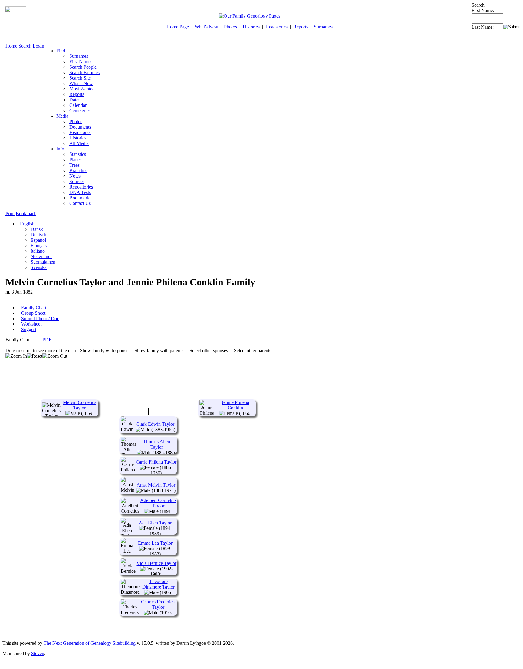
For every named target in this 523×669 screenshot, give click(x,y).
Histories (251, 26)
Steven (37, 653)
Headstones (276, 26)
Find (60, 50)
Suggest (28, 329)
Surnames (323, 26)
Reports (300, 26)
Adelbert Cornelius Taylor (158, 503)
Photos (230, 26)
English (27, 223)
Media (62, 116)
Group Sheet (33, 313)
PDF (46, 339)
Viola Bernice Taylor (156, 563)
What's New (206, 26)
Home (11, 45)
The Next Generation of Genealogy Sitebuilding (90, 643)
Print (10, 213)
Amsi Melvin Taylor (156, 484)
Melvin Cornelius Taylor (79, 405)
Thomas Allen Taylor (156, 444)
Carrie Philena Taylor (156, 461)
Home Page (177, 26)
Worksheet (31, 323)
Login (38, 45)
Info (60, 148)
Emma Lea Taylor (155, 543)
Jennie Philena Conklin (235, 405)
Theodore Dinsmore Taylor (158, 584)
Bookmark (26, 213)
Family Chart (33, 307)
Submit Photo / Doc (40, 318)
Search (24, 45)
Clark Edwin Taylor (155, 424)
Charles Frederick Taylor (158, 604)
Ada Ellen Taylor (155, 522)
